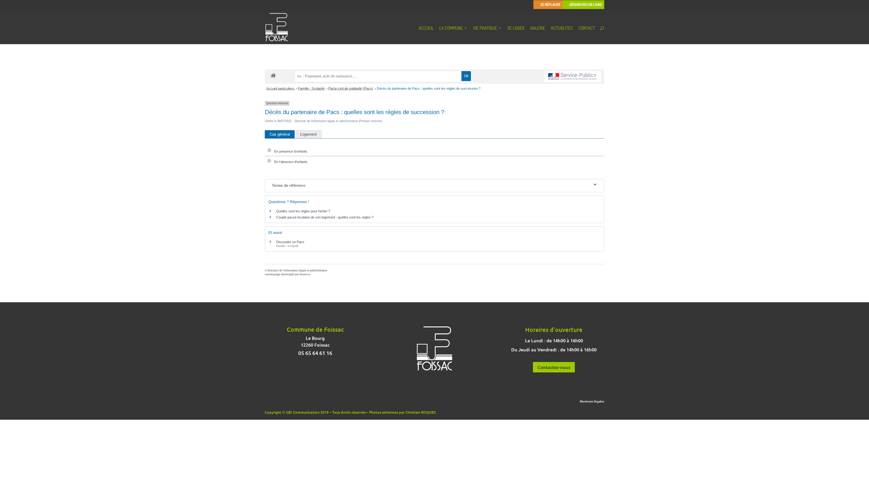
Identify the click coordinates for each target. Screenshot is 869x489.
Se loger (516, 28)
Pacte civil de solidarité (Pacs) (351, 88)
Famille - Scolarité (311, 88)
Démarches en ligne (585, 4)
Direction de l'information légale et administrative (297, 270)
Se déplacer (550, 4)
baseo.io (305, 274)
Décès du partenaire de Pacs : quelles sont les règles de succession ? (428, 88)
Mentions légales (592, 401)
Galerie (537, 28)
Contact (586, 28)
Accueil (426, 28)
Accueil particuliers (280, 88)
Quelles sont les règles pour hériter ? (303, 211)
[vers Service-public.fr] (572, 76)
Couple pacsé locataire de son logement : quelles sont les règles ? (324, 217)
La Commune (451, 28)
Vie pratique (485, 28)
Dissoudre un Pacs (290, 242)
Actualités (562, 28)
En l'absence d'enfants (290, 162)
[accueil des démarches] (273, 75)
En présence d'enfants (289, 151)
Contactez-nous (553, 367)
